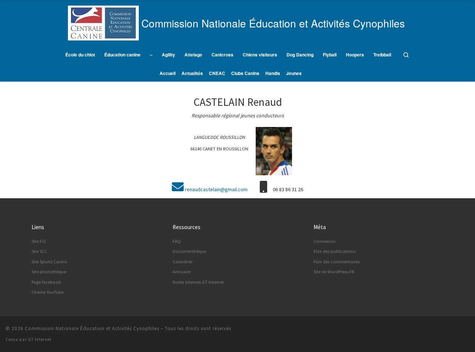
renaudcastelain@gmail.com (216, 189)
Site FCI (39, 241)
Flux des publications (335, 251)
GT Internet (40, 339)
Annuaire (181, 271)
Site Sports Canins (49, 261)
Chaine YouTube (47, 292)
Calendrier (183, 261)
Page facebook (46, 282)
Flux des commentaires (337, 261)
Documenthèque (189, 251)
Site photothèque (49, 271)
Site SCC (39, 251)
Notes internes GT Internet (198, 282)
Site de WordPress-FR (334, 271)
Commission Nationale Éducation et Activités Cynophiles (92, 328)
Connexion (324, 241)
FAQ (177, 241)
